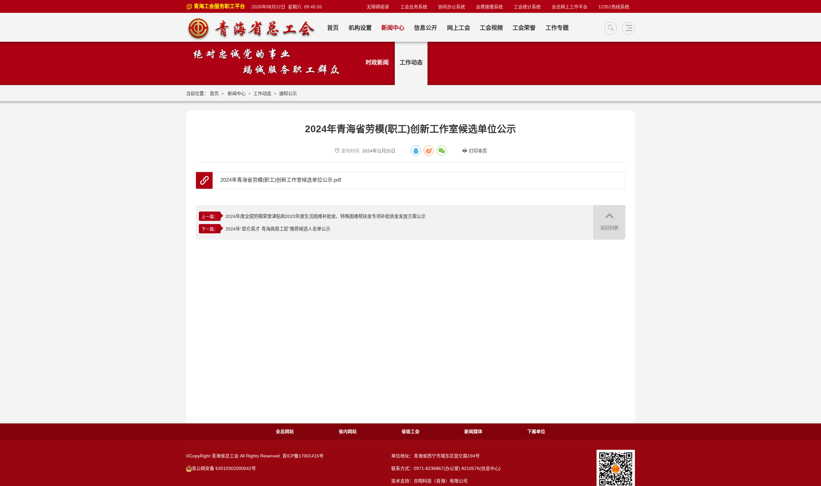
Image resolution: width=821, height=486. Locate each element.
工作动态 (411, 62)
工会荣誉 (524, 28)
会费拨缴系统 (489, 6)
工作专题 (557, 28)
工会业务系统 (413, 6)
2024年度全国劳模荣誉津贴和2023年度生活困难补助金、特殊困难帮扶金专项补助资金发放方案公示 (325, 216)
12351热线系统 (613, 6)
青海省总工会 (254, 28)
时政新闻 (377, 62)
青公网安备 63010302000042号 (224, 468)
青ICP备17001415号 (303, 455)
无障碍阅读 (378, 6)
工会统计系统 (527, 6)
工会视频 (491, 28)
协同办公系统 (451, 6)
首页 (333, 28)
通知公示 (288, 93)
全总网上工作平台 (570, 6)
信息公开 (425, 28)
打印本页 (478, 150)
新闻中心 (392, 28)
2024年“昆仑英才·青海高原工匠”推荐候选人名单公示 (277, 228)
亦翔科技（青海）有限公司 (441, 480)
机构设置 (360, 28)
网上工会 (458, 28)
